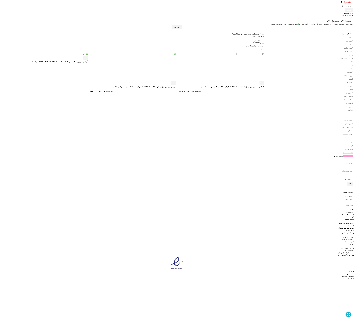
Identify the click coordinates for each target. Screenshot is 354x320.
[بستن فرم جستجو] (351, 2)
